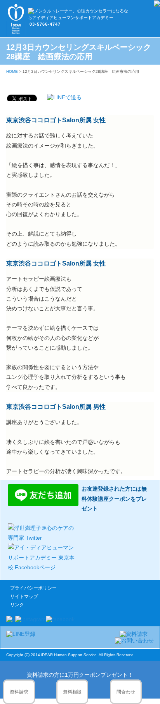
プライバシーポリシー (33, 588)
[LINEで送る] (64, 97)
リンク (17, 604)
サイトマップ (24, 596)
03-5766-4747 (45, 24)
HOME (12, 71)
